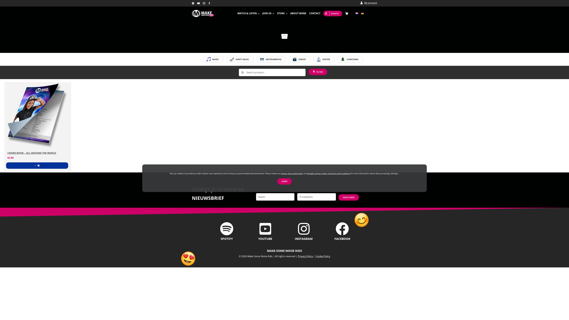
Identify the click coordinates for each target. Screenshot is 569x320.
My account (370, 2)
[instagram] (204, 3)
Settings (394, 173)
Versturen (349, 197)
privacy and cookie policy (292, 173)
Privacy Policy (305, 256)
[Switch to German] (362, 13)
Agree (284, 181)
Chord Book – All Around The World (31, 153)
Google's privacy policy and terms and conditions (328, 173)
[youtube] (198, 3)
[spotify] (193, 3)
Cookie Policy (322, 256)
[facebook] (209, 3)
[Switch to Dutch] (356, 13)
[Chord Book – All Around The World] (37, 115)
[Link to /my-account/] (361, 2)
